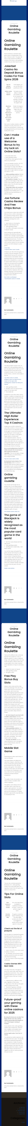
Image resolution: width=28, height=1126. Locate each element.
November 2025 (21, 1110)
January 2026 (22, 1109)
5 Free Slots (7, 248)
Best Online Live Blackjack (10, 277)
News (23, 1122)
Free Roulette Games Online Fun (11, 511)
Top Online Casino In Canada (11, 377)
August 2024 (22, 1113)
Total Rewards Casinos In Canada (12, 278)
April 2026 (23, 1107)
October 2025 (22, 1112)
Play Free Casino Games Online (11, 458)
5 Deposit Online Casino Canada (11, 249)
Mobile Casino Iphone (9, 568)
